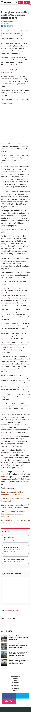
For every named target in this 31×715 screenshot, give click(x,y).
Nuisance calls (10, 610)
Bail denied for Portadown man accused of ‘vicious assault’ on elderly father (18, 637)
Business (15, 678)
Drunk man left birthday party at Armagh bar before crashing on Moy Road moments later (19, 653)
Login (27, 2)
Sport (15, 680)
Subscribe (20, 2)
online (3, 477)
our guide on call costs (9, 369)
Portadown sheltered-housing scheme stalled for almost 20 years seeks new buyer (18, 645)
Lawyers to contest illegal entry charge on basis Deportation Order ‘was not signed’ (19, 661)
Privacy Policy (15, 685)
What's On (15, 682)
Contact (15, 690)
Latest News (15, 676)
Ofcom (17, 610)
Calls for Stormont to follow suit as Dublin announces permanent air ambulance (14, 514)
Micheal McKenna (8, 21)
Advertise (15, 688)
